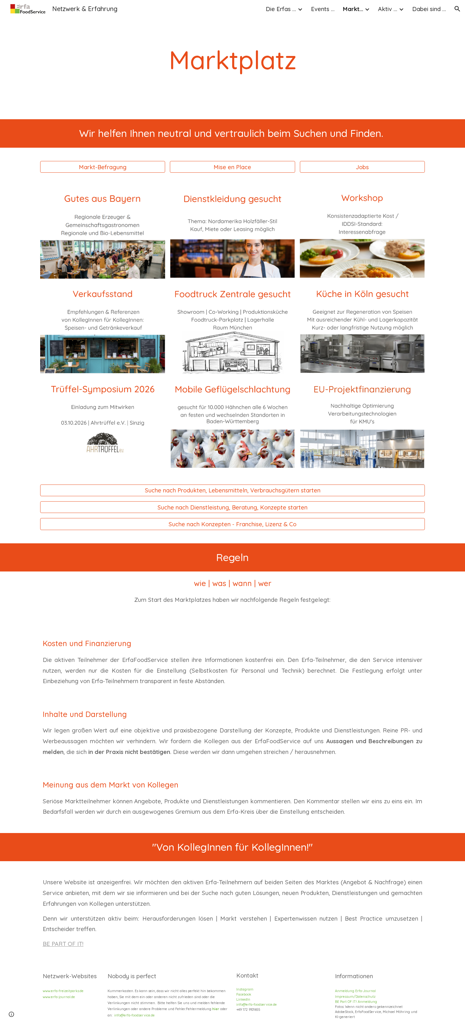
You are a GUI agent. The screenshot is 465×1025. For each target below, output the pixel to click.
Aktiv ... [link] (387, 9)
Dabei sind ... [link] (429, 9)
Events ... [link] (323, 9)
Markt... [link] (353, 9)
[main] (232, 59)
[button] (457, 8)
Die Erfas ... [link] (281, 9)
